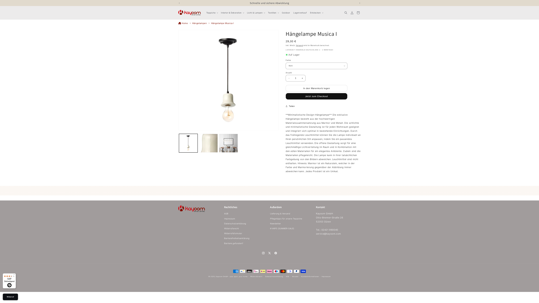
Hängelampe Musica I (222, 23)
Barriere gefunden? (233, 243)
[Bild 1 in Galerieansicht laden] (188, 143)
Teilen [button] (292, 106)
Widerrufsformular (233, 233)
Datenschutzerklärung (235, 223)
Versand (299, 45)
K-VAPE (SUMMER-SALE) (282, 228)
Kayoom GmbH (222, 276)
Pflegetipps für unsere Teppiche (286, 218)
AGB (226, 213)
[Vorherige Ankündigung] (179, 3)
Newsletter (275, 223)
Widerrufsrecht (231, 228)
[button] (212, 13)
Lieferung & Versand (280, 213)
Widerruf (10, 297)
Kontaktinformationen (310, 276)
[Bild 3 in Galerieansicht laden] (228, 143)
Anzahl (289, 73)
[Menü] (14, 275)
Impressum (229, 218)
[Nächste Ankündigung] (360, 3)
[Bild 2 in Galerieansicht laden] (208, 143)
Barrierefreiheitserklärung (237, 238)
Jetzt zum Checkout (316, 96)
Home (185, 23)
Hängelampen (199, 23)
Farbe (288, 60)
